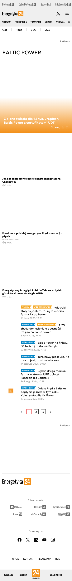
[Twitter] (27, 539)
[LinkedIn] (36, 539)
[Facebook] (19, 539)
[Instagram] (52, 539)
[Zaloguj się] (58, 14)
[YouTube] (44, 539)
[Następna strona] (51, 411)
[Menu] (67, 14)
